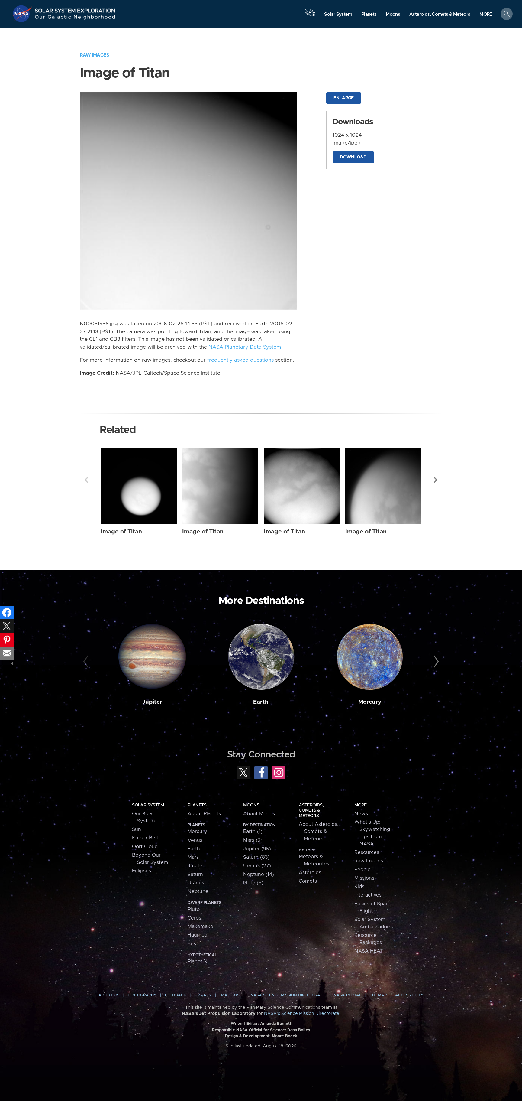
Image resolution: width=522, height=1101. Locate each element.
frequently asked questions (240, 360)
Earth (261, 702)
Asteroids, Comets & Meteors (311, 810)
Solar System (148, 805)
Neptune (198, 891)
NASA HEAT (368, 951)
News (361, 813)
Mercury (369, 702)
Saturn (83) (256, 857)
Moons (251, 805)
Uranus (196, 883)
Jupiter (152, 702)
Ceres (194, 918)
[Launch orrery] (310, 15)
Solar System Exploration (75, 9)
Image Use (231, 995)
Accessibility (409, 995)
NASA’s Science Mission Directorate (301, 1013)
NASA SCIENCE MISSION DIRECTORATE (287, 995)
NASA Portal (347, 995)
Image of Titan (121, 532)
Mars (193, 857)
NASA (22, 13)
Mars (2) (253, 840)
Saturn (195, 874)
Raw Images (94, 55)
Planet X (197, 961)
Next (435, 479)
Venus (195, 840)
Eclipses (141, 870)
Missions (364, 878)
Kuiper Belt (145, 838)
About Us (108, 995)
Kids (359, 886)
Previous (86, 479)
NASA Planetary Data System (244, 347)
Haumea (197, 935)
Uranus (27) (257, 865)
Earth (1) (253, 831)
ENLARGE (344, 98)
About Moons (259, 813)
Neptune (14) (258, 874)
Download (353, 157)
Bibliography (142, 995)
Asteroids (310, 872)
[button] (486, 14)
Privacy (203, 995)
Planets (197, 805)
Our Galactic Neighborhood (75, 18)
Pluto (194, 909)
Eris (192, 943)
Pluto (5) (253, 883)
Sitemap (378, 995)
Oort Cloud (145, 846)
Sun (136, 829)
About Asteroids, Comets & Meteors (318, 831)
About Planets (204, 813)
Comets (308, 881)
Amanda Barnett (275, 1024)
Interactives (368, 895)
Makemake (200, 926)
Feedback (175, 995)
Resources (366, 852)
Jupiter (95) (257, 848)
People (362, 869)
